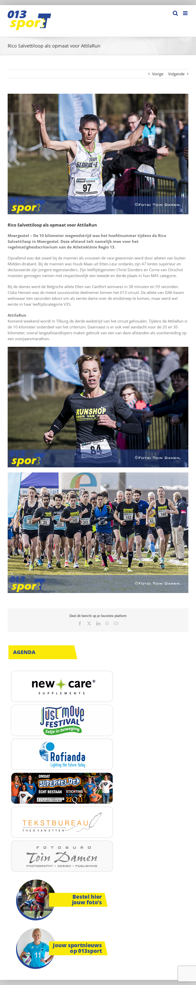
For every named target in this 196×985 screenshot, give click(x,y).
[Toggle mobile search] (175, 13)
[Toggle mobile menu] (185, 13)
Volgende (176, 73)
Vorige (157, 73)
